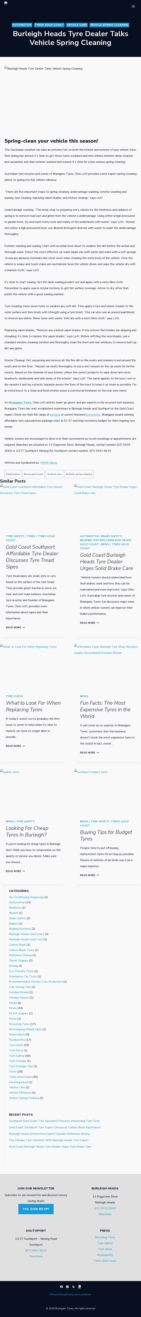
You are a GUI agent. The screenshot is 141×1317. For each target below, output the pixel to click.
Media (13, 1003)
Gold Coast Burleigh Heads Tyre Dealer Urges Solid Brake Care (106, 562)
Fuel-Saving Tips (20, 987)
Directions (105, 1214)
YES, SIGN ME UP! (36, 1209)
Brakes (13, 924)
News (105, 544)
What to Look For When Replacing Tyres (33, 706)
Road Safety (17, 1034)
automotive (13, 474)
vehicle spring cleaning (79, 474)
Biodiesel (15, 908)
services (55, 415)
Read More (15, 627)
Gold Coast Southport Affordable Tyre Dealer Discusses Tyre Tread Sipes (32, 557)
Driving (13, 966)
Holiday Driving (18, 992)
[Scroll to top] (8, 1310)
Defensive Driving (20, 955)
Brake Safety (111, 536)
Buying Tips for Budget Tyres (106, 835)
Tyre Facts (16, 1050)
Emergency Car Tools (23, 976)
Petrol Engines (18, 1013)
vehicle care (54, 474)
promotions (93, 415)
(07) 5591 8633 (36, 1251)
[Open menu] (133, 6)
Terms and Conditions (79, 1294)
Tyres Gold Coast (49, 25)
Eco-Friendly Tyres (21, 971)
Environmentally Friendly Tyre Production (35, 982)
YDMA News (48, 463)
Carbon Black (17, 945)
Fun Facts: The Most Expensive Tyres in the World (105, 710)
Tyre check (14, 696)
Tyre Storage (17, 1061)
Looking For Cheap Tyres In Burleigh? (27, 831)
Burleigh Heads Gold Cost (26, 939)
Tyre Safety (15, 536)
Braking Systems (93, 540)
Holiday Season (19, 998)
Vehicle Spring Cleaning (109, 25)
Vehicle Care (77, 25)
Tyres (30, 536)
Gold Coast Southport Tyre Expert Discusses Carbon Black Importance (54, 1127)
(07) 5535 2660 (105, 1208)
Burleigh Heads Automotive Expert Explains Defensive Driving (49, 1134)
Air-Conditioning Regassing (26, 897)
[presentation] (33, 506)
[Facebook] (61, 1286)
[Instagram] (67, 1286)
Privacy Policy (57, 1294)
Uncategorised (18, 1082)
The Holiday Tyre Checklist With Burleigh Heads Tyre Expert (49, 1140)
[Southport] (79, 1286)
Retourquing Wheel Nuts (25, 1029)
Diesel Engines (18, 961)
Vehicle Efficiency (20, 1093)
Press (13, 1019)
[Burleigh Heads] (73, 1286)
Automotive (22, 25)
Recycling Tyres (19, 1024)
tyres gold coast (33, 474)
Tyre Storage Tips (21, 1066)
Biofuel (13, 913)
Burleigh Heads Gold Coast (26, 934)
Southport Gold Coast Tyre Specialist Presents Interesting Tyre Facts (54, 1121)
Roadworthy (17, 1040)
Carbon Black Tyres (21, 950)
